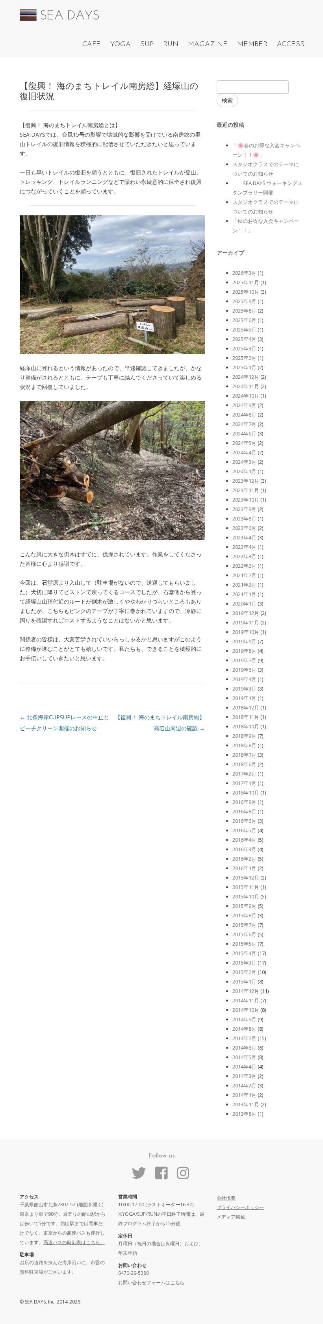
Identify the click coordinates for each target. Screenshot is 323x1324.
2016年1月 (244, 868)
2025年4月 (244, 339)
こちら (177, 1282)
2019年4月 (244, 679)
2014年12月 (245, 990)
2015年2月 (244, 972)
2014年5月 (244, 1057)
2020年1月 (244, 603)
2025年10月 (245, 291)
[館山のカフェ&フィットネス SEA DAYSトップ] (59, 18)
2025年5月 (244, 329)
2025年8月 (244, 310)
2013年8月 (244, 1113)
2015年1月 (244, 981)
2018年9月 (244, 735)
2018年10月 (245, 726)
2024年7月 (244, 424)
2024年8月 (244, 414)
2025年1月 (244, 367)
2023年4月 (244, 537)
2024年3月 (244, 461)
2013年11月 (245, 1104)
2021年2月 (244, 584)
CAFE (91, 44)
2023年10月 (245, 499)
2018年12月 (245, 707)
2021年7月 (244, 575)
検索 (227, 100)
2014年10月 (245, 1009)
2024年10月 (245, 395)
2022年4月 (244, 546)
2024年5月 (244, 442)
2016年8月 (244, 811)
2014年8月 (244, 1028)
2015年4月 (244, 953)
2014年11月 (245, 1000)
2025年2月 (244, 357)
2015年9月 (244, 905)
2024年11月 (245, 386)
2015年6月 (244, 934)
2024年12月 (245, 376)
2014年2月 (244, 1085)
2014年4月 (244, 1066)
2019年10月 (245, 631)
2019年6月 (244, 669)
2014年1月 (244, 1094)
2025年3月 (244, 348)
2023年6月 (244, 527)
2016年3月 (244, 849)
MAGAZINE (208, 44)
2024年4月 (244, 452)
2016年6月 (244, 820)
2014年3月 (244, 1076)
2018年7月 (244, 754)
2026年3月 (244, 272)
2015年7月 (244, 924)
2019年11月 (245, 622)
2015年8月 (244, 915)
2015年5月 (244, 943)
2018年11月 (245, 716)
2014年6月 (244, 1047)
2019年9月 (244, 641)
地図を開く (90, 1204)
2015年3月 (244, 962)
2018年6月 (244, 764)
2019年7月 (244, 660)
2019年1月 (244, 698)
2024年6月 (244, 433)
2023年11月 (245, 490)
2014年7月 (244, 1038)
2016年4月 (244, 839)
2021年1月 (244, 594)
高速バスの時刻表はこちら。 (74, 1242)
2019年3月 (244, 688)
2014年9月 (244, 1019)
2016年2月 (244, 858)
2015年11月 (245, 887)
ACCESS (290, 44)
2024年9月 (244, 405)
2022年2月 (244, 565)
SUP (147, 44)
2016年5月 (244, 830)
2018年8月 (244, 745)
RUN (170, 44)
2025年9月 (244, 301)
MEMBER (252, 44)
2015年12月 (245, 877)
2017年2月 (244, 773)
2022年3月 (244, 556)
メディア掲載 (231, 1216)
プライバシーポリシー (240, 1207)
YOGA (120, 44)
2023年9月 (244, 509)
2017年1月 (244, 783)
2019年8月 (244, 650)
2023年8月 (244, 518)
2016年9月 (244, 802)
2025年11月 (245, 282)
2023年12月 (245, 480)
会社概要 (226, 1197)
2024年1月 (244, 471)
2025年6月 (244, 320)
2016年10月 (245, 792)
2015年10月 (245, 896)
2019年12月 (245, 613)
